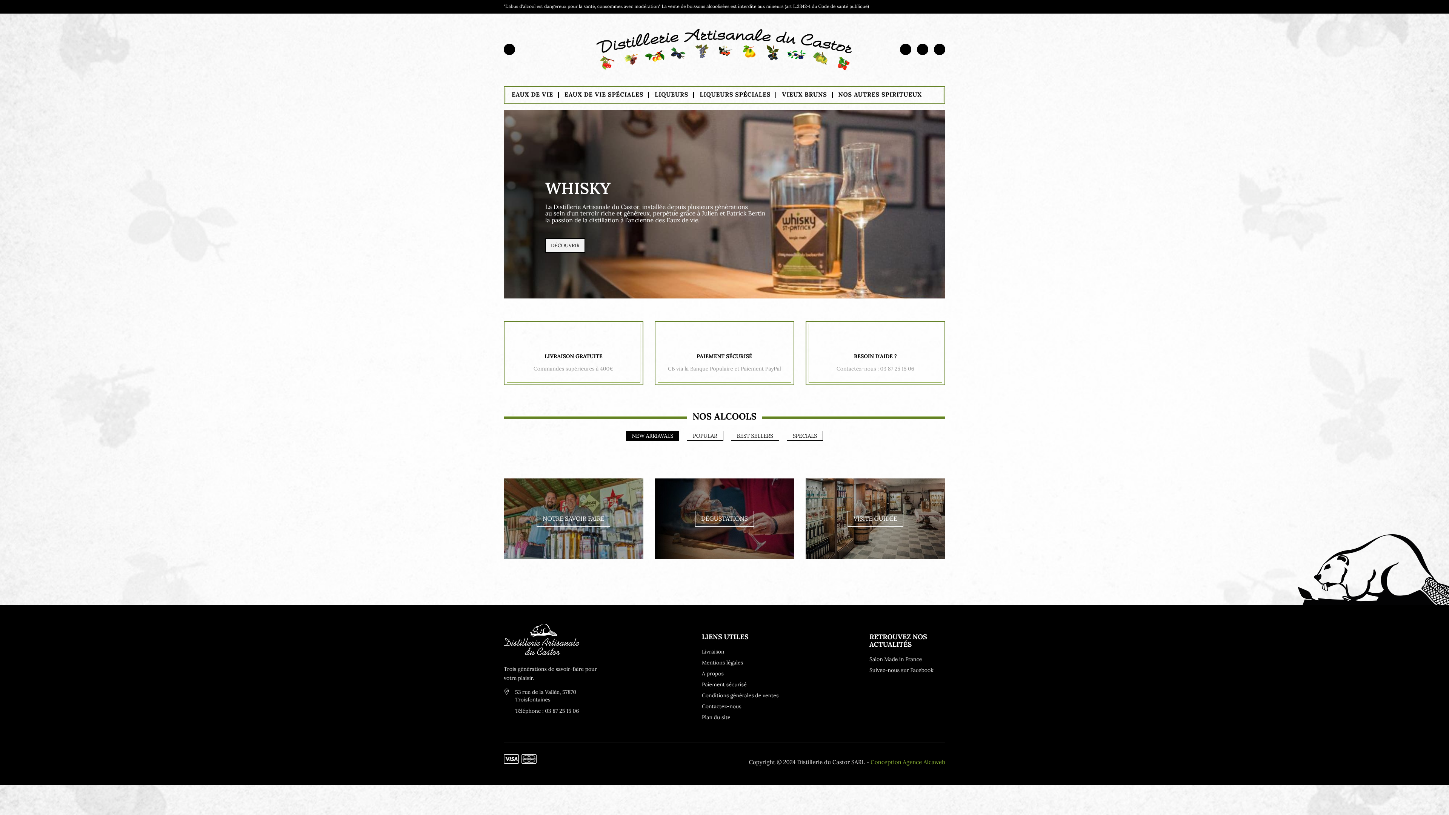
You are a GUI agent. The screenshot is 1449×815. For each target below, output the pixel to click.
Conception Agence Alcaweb (908, 762)
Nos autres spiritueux (880, 94)
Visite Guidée (875, 519)
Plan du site (716, 717)
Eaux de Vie (532, 94)
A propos (713, 673)
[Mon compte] (906, 49)
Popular (705, 435)
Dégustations (724, 519)
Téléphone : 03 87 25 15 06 (547, 710)
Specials (805, 435)
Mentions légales (722, 662)
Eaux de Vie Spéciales (604, 94)
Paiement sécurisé (724, 684)
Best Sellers (755, 435)
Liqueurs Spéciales (735, 94)
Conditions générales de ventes (740, 695)
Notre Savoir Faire (573, 519)
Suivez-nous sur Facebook (901, 670)
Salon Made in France (895, 659)
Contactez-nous (721, 706)
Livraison (713, 651)
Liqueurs (671, 94)
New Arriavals (653, 435)
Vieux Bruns (804, 94)
